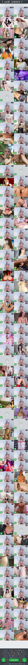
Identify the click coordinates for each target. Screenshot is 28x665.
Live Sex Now (14, 660)
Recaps (16, 663)
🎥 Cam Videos (7, 661)
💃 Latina (15, 650)
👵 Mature (13, 652)
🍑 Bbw (15, 654)
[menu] (3, 660)
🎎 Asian (6, 650)
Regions (10, 663)
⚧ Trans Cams (6, 657)
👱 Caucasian (21, 650)
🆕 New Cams (15, 655)
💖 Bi (10, 655)
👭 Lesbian (6, 655)
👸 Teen (18, 652)
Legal (24, 663)
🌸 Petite (20, 654)
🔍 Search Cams (20, 661)
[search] (24, 660)
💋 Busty (24, 654)
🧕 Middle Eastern (6, 652)
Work (13, 663)
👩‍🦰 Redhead (10, 654)
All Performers (20, 663)
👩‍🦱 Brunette (4, 654)
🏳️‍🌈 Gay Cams (21, 655)
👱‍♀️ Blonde (23, 652)
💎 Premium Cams (14, 657)
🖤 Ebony (11, 650)
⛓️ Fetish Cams (22, 657)
